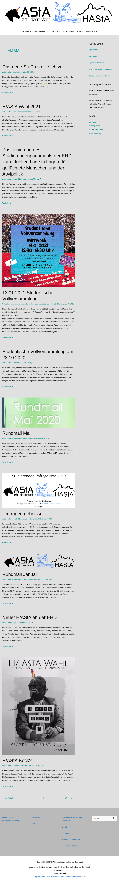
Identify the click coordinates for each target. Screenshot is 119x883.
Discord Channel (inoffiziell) (99, 76)
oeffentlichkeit (17, 179)
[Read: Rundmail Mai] (38, 412)
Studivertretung (40, 31)
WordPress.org (95, 134)
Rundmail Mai (16, 433)
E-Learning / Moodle (69, 846)
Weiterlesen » (7, 92)
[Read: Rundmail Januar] (38, 561)
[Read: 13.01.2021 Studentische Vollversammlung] (38, 250)
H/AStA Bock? (17, 760)
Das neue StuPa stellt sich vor (33, 66)
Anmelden (93, 122)
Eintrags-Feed (94, 126)
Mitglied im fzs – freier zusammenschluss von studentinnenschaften (59, 877)
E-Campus (66, 833)
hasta (9, 72)
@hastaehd (93, 56)
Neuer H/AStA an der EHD (29, 617)
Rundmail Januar (19, 574)
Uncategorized (22, 112)
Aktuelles (25, 31)
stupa (14, 72)
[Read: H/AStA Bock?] (38, 706)
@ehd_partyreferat (96, 63)
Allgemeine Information (72, 31)
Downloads (90, 31)
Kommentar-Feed (96, 130)
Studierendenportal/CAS (71, 840)
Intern (34, 824)
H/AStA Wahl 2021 (21, 106)
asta (4, 72)
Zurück (9, 798)
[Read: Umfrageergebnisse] (38, 490)
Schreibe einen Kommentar (12, 304)
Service (55, 31)
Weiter (69, 798)
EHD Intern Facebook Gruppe (100, 69)
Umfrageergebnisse (22, 513)
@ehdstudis (93, 50)
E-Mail (64, 827)
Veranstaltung (44, 304)
